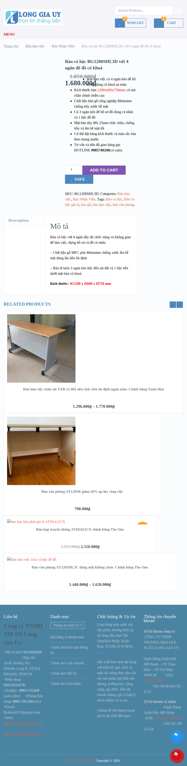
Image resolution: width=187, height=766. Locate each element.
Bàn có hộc (114, 199)
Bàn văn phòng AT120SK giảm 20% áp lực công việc (82, 491)
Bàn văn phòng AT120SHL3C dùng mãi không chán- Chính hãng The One (90, 567)
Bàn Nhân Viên (84, 199)
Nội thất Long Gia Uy (81, 760)
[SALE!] (36, 522)
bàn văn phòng (123, 205)
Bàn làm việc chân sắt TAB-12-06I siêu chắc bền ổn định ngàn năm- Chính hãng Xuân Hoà (93, 389)
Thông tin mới (67, 625)
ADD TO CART (104, 170)
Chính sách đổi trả (63, 673)
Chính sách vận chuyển (67, 663)
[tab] (24, 220)
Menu (9, 34)
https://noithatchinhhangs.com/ (26, 734)
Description (18, 220)
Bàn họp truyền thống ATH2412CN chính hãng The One (80, 529)
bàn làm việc (102, 205)
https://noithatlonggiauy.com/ (25, 723)
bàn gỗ (86, 205)
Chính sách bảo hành (65, 684)
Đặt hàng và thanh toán (67, 637)
